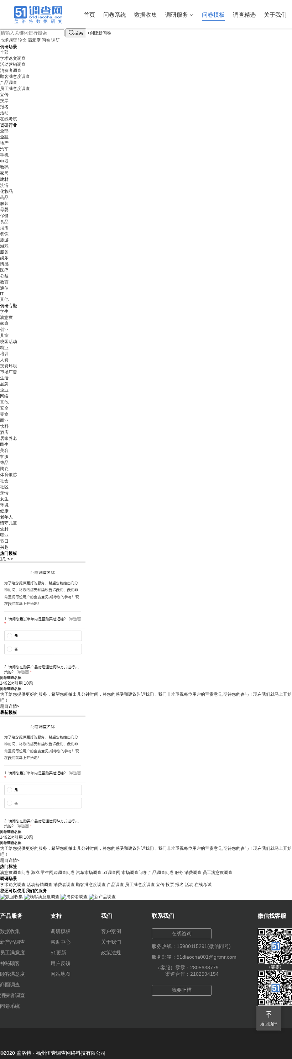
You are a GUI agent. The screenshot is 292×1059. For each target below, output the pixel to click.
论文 (22, 40)
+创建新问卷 (99, 33)
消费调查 (193, 872)
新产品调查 (12, 942)
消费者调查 (10, 70)
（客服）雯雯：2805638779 (187, 967)
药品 (4, 197)
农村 (4, 529)
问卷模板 (213, 15)
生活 (4, 377)
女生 (4, 498)
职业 (4, 535)
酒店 (4, 432)
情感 (4, 264)
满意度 (34, 40)
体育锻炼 (8, 474)
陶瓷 (4, 468)
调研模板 (61, 931)
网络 (4, 396)
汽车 (4, 149)
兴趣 (4, 547)
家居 (4, 173)
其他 (4, 299)
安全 (4, 408)
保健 (4, 215)
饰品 (4, 462)
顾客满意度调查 (15, 76)
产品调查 (8, 82)
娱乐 (4, 257)
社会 (4, 480)
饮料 (4, 426)
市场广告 (8, 371)
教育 (4, 282)
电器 (4, 161)
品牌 (4, 383)
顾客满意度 (12, 974)
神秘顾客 (10, 963)
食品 (4, 221)
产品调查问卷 (161, 872)
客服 (4, 456)
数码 (4, 167)
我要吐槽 (182, 990)
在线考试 (8, 118)
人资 (4, 359)
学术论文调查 (13, 58)
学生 (4, 311)
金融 (4, 137)
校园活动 (8, 341)
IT (2, 293)
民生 (4, 444)
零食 (4, 414)
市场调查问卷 (134, 872)
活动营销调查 (13, 64)
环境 (4, 504)
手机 (4, 155)
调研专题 (8, 306)
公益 (4, 276)
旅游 (4, 239)
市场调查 (8, 40)
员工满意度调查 (15, 88)
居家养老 (8, 438)
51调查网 (111, 872)
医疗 (4, 270)
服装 (4, 203)
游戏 (4, 245)
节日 (4, 541)
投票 (4, 100)
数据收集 (145, 15)
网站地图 (61, 974)
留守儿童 (8, 523)
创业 (4, 329)
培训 (4, 353)
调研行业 (8, 125)
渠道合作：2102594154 (192, 974)
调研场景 (8, 46)
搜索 (75, 33)
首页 (89, 15)
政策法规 (111, 952)
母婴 (4, 209)
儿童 (4, 335)
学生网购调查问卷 (58, 872)
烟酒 (4, 227)
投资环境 (8, 365)
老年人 (6, 517)
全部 (4, 52)
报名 (4, 106)
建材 (4, 179)
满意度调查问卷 (15, 872)
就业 (4, 347)
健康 (4, 511)
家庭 (4, 323)
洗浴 (4, 185)
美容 (4, 450)
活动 (4, 112)
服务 (4, 251)
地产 (4, 143)
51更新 (58, 952)
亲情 (4, 492)
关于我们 (275, 15)
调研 (55, 40)
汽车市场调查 (88, 872)
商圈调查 (10, 984)
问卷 (46, 40)
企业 (4, 390)
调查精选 (244, 15)
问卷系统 (114, 15)
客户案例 (111, 931)
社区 (4, 486)
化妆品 (6, 191)
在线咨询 (182, 933)
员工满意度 (12, 952)
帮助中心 (61, 942)
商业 (4, 420)
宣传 (4, 94)
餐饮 (4, 233)
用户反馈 (61, 963)
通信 (4, 288)
